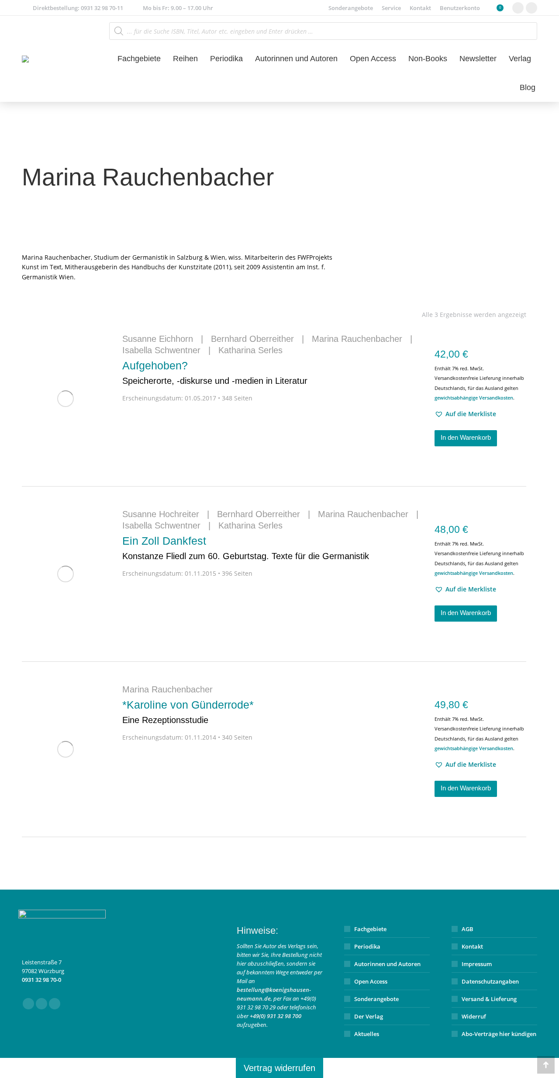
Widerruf (474, 1016)
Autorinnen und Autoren (387, 964)
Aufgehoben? (214, 372)
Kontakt (472, 946)
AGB (467, 929)
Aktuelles (366, 1034)
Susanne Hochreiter (160, 514)
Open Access (370, 981)
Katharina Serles (250, 350)
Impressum (477, 964)
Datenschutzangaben (490, 981)
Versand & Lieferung (489, 999)
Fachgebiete (370, 929)
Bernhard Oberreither (252, 339)
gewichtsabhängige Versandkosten (474, 397)
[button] (465, 414)
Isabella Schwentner (161, 350)
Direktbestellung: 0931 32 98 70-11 (78, 8)
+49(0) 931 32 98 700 (275, 1016)
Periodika (367, 946)
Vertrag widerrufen (279, 1068)
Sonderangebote (376, 999)
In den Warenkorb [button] (466, 437)
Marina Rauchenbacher (357, 339)
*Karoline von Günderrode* (188, 712)
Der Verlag (368, 1016)
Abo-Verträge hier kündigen (499, 1034)
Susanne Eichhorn (157, 339)
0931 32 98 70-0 (41, 980)
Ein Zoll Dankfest (245, 548)
